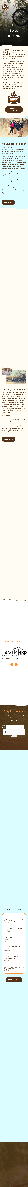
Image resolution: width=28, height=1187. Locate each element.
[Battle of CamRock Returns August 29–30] (14, 964)
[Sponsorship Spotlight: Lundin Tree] (14, 944)
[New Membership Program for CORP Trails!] (14, 954)
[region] (14, 656)
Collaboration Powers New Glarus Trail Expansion (13, 920)
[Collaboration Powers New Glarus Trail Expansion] (14, 916)
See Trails (8, 202)
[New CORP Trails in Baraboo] (14, 935)
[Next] (16, 664)
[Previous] (12, 664)
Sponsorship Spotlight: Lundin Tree (12, 947)
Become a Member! (14, 109)
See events (8, 439)
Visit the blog (14, 980)
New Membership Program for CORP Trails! (13, 958)
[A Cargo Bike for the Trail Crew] (14, 925)
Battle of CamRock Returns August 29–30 (14, 968)
